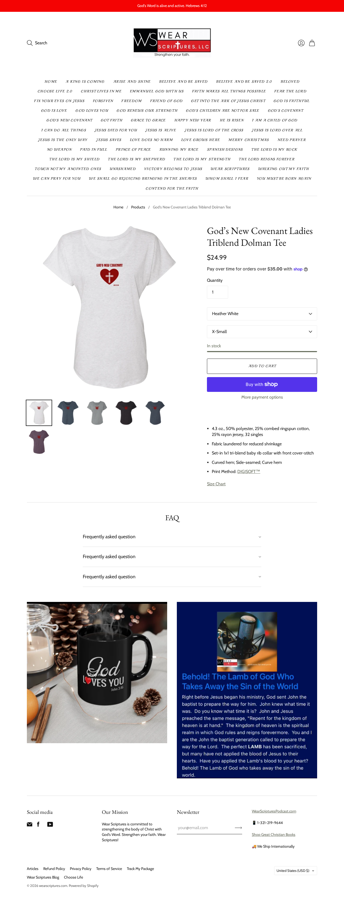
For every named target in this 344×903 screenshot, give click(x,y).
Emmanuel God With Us (157, 91)
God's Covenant (285, 111)
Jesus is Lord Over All (277, 130)
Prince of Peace (133, 149)
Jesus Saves (108, 140)
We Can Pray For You (57, 178)
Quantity (215, 280)
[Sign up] (238, 828)
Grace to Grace (148, 120)
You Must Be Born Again (284, 178)
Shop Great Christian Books (273, 834)
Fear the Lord (290, 91)
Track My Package (140, 868)
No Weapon (59, 149)
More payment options (262, 397)
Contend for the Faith (172, 188)
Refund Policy (54, 868)
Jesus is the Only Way (63, 140)
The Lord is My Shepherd (136, 159)
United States (293, 870)
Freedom (131, 101)
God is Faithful (292, 101)
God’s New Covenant (69, 120)
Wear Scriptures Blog (43, 877)
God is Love (54, 111)
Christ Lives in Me (101, 91)
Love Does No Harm (151, 140)
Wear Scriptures (230, 169)
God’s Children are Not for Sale (222, 111)
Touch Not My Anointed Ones (68, 169)
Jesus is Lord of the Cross (214, 130)
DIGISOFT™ (248, 471)
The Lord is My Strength (202, 159)
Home (51, 82)
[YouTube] (50, 825)
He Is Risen (231, 120)
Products (138, 207)
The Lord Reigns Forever (267, 159)
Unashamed (123, 169)
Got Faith (112, 120)
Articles (32, 868)
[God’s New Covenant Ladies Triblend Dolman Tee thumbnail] (39, 413)
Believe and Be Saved (183, 82)
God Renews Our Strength (147, 111)
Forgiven (103, 101)
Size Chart (216, 483)
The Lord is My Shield (74, 159)
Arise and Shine (132, 82)
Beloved (290, 82)
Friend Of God (166, 101)
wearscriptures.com (53, 885)
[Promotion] (97, 672)
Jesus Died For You (116, 130)
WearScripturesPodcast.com (274, 811)
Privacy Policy (80, 868)
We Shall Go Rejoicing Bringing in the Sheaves (143, 178)
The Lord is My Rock (274, 149)
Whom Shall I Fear (227, 178)
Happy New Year (192, 120)
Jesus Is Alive (160, 130)
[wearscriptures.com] (172, 43)
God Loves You (92, 111)
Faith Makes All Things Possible (229, 91)
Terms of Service (109, 868)
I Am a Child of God (275, 120)
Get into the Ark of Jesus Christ (228, 101)
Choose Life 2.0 (55, 91)
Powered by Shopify (84, 885)
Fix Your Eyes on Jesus (59, 101)
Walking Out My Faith (283, 169)
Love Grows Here (200, 140)
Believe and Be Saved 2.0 (244, 82)
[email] (29, 825)
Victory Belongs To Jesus (173, 169)
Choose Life (73, 877)
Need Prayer (292, 140)
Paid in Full (93, 149)
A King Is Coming (85, 82)
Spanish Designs (225, 149)
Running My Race (179, 149)
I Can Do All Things (63, 130)
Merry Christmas (248, 140)
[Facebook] (38, 825)
